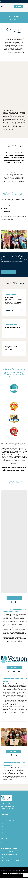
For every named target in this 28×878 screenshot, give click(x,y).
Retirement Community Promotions (11, 860)
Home (11, 19)
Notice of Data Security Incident (14, 873)
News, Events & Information (9, 854)
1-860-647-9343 (6, 803)
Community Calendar (7, 851)
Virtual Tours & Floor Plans (9, 821)
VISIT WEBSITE (14, 598)
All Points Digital (21, 872)
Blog (3, 857)
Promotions (5, 830)
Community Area (6, 833)
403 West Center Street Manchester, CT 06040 (8, 807)
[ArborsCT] (3, 12)
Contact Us (18, 6)
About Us (4, 817)
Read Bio (9, 310)
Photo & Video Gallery (8, 824)
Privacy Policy (21, 870)
